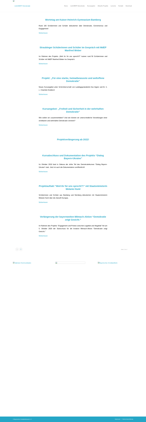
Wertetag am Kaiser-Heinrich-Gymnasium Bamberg (73, 19)
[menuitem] (66, 6)
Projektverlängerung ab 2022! (73, 139)
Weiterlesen (43, 33)
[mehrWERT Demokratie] (21, 6)
